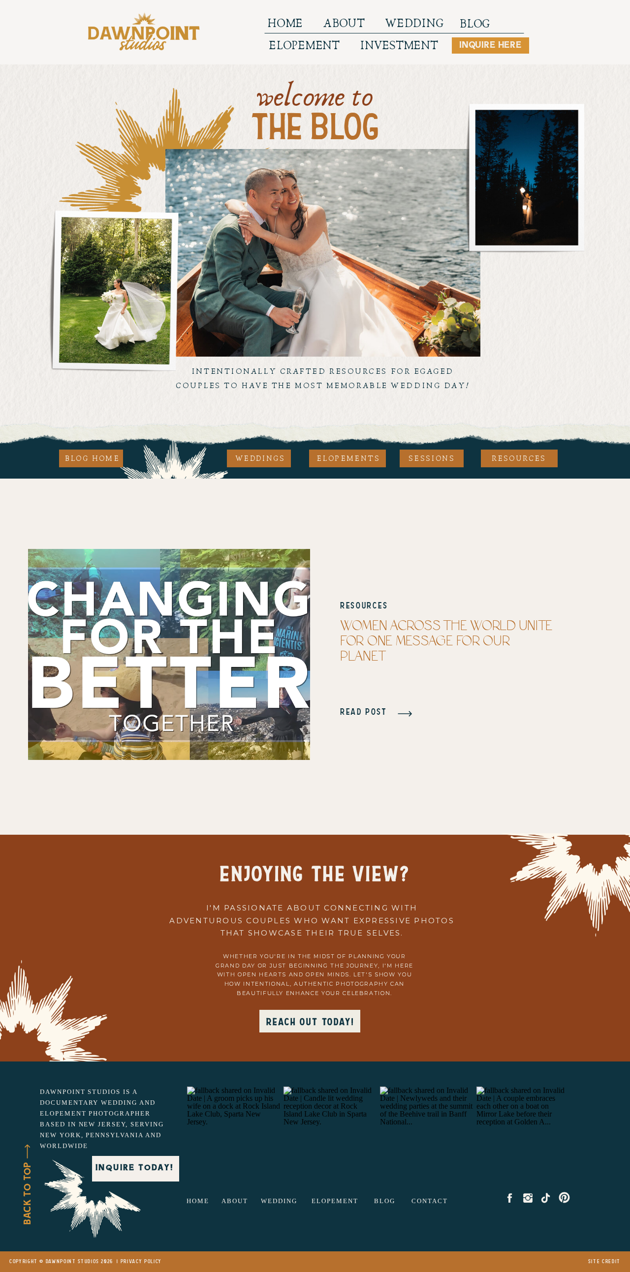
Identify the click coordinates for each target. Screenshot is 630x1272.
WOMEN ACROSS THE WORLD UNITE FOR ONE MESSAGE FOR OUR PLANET (446, 642)
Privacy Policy (141, 1261)
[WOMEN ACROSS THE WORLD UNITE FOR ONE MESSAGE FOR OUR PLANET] (169, 654)
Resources (364, 605)
